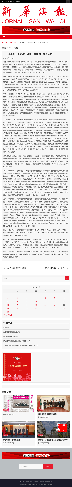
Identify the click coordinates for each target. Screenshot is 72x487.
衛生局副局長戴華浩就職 (11, 332)
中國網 (41, 481)
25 (26, 308)
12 (36, 301)
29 (64, 308)
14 (55, 301)
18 (26, 305)
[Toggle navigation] (4, 37)
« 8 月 (5, 315)
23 (8, 308)
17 (17, 305)
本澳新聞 (41, 409)
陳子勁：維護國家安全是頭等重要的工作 (16, 341)
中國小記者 (29, 481)
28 (55, 308)
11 (26, 301)
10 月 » (10, 315)
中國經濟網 (48, 481)
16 (8, 305)
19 (36, 305)
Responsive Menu (68, 1)
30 (8, 312)
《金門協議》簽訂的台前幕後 (16, 268)
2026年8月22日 (9, 414)
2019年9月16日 (9, 58)
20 (45, 305)
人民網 (22, 481)
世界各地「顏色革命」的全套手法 (54, 268)
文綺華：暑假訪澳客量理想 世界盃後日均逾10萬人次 (20, 345)
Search (67, 278)
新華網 (36, 481)
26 (36, 308)
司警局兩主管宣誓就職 (10, 336)
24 (17, 308)
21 (55, 305)
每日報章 (6, 409)
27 (45, 308)
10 (17, 301)
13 (45, 301)
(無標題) (6, 327)
